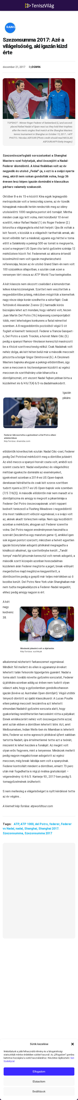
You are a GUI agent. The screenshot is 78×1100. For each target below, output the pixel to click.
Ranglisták (16, 27)
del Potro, (42, 824)
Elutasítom (39, 1081)
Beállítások (39, 1091)
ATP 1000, (27, 824)
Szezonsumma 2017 (38, 833)
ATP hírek (14, 16)
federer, (55, 824)
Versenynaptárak (50, 27)
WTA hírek (40, 16)
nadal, (20, 828)
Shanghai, (31, 828)
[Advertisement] (39, 893)
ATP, (17, 824)
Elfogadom (39, 1071)
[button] (72, 1044)
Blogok (13, 38)
